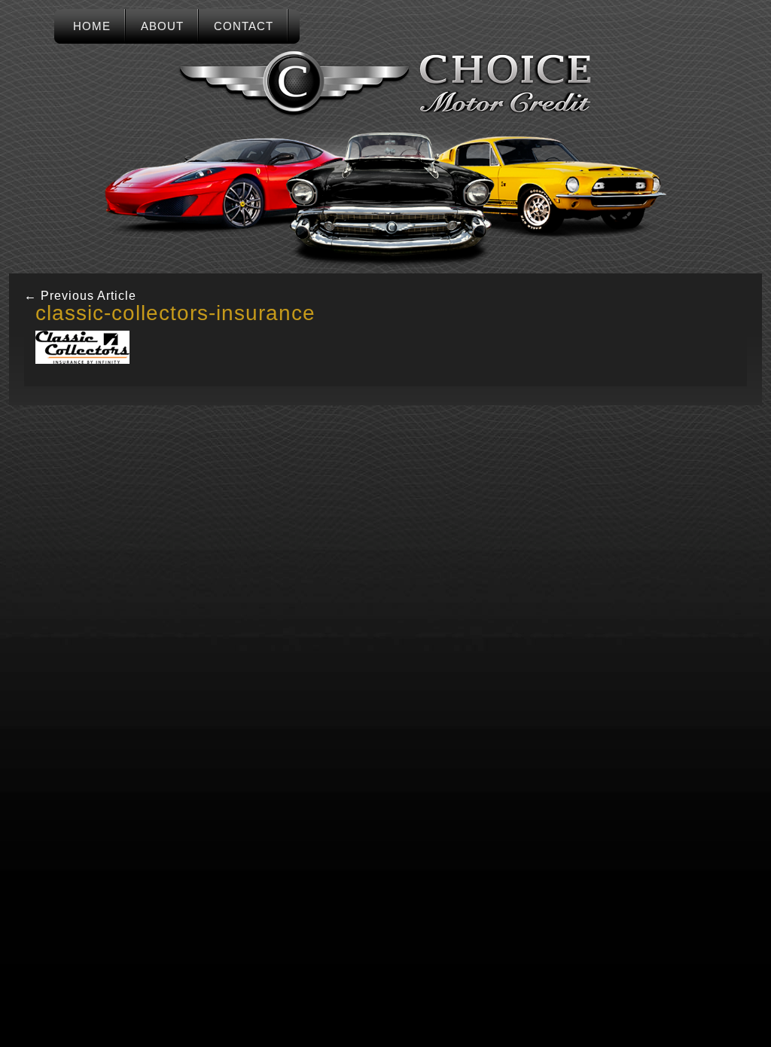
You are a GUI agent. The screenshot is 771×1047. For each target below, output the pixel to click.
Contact (243, 26)
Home (92, 26)
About (162, 26)
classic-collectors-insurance (175, 313)
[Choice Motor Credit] (385, 84)
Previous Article (80, 295)
